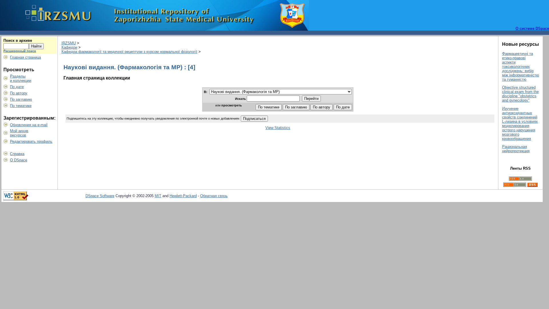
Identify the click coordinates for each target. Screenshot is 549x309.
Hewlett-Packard (183, 196)
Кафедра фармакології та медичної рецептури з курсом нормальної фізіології (129, 51)
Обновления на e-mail (28, 125)
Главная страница (25, 57)
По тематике (20, 106)
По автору (18, 93)
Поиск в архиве (17, 40)
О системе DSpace (532, 28)
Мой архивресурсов (19, 133)
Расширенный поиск (19, 51)
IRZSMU (68, 43)
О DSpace (18, 160)
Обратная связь (214, 196)
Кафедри (69, 47)
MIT (158, 196)
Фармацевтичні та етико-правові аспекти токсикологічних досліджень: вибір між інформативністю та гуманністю (520, 67)
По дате (17, 87)
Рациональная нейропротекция (516, 148)
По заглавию (21, 99)
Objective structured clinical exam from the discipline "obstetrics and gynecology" (520, 93)
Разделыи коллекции (20, 78)
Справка (17, 154)
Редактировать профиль (31, 141)
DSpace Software (99, 196)
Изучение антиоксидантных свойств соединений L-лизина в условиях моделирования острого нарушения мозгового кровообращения (520, 123)
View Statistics (277, 128)
